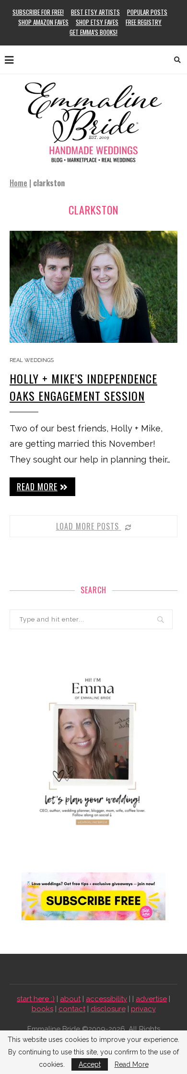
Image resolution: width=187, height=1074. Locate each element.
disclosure (108, 1009)
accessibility (106, 999)
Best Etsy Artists (95, 12)
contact (71, 1009)
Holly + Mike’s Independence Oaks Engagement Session (83, 387)
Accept (90, 1064)
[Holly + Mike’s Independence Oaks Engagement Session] (93, 286)
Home (18, 183)
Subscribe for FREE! (38, 12)
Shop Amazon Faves (43, 22)
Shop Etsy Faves (97, 22)
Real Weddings (32, 360)
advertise (151, 999)
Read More (132, 1064)
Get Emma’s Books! (93, 32)
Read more (37, 486)
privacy (143, 1009)
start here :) (36, 999)
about (70, 999)
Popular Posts (147, 12)
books (42, 1009)
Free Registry (144, 22)
